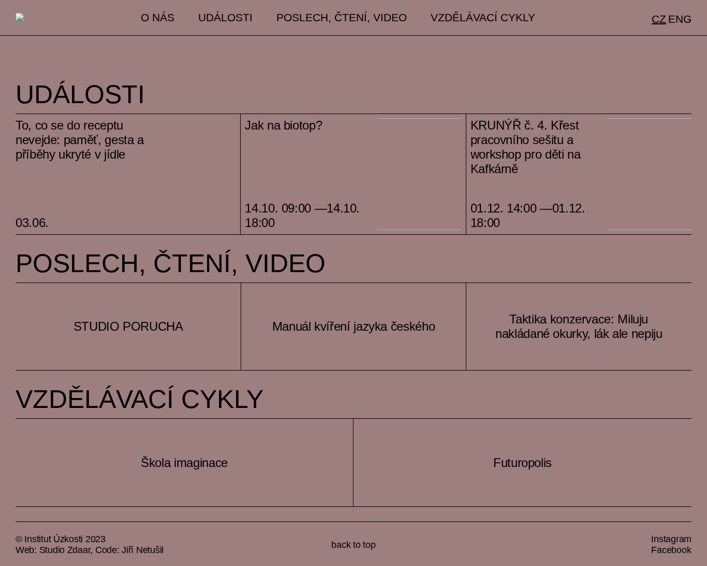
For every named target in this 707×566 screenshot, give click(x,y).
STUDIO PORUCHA (128, 326)
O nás (157, 17)
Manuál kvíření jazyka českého (353, 326)
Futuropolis (522, 463)
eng (679, 19)
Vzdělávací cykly (483, 17)
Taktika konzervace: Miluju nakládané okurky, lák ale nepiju (578, 326)
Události (225, 17)
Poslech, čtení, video (341, 17)
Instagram (671, 539)
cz (659, 19)
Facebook (671, 550)
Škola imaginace (184, 463)
